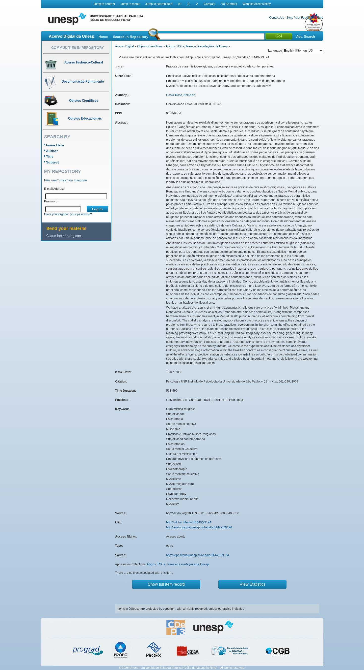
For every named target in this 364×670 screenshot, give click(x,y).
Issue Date (55, 145)
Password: (51, 201)
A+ (180, 4)
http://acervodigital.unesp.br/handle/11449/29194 (199, 527)
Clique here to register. (64, 236)
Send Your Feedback (300, 17)
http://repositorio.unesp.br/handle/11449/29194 (197, 555)
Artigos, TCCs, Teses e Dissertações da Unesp (196, 46)
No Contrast (229, 4)
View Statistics (252, 584)
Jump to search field (158, 4)
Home (103, 37)
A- (188, 4)
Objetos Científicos (149, 46)
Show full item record (166, 584)
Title (49, 157)
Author (52, 151)
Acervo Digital (124, 46)
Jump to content (104, 4)
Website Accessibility (257, 4)
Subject (52, 162)
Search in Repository (130, 37)
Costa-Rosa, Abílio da (180, 95)
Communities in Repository (77, 48)
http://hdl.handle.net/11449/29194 (188, 522)
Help (320, 17)
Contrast (209, 4)
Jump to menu (130, 4)
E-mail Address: (54, 189)
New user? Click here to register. (66, 180)
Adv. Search (305, 36)
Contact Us (276, 17)
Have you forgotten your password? (68, 214)
